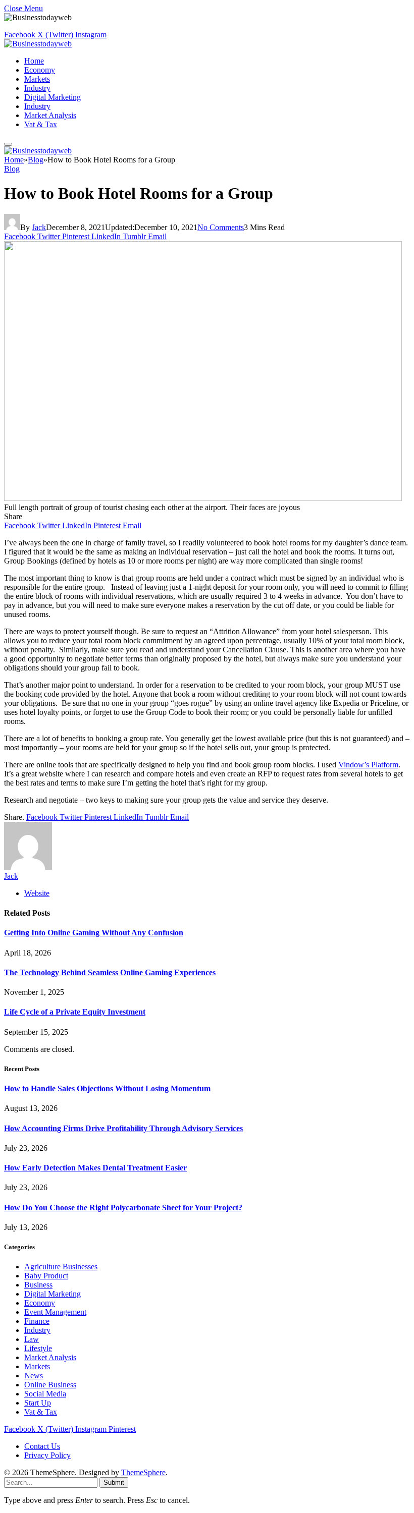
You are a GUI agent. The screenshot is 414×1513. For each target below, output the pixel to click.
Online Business (50, 1384)
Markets (37, 79)
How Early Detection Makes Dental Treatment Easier (95, 1167)
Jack (39, 227)
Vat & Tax (40, 124)
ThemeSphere (143, 1472)
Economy (39, 70)
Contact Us (42, 1446)
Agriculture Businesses (60, 1266)
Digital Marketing (52, 97)
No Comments (220, 227)
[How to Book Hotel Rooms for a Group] (203, 498)
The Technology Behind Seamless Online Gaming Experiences (110, 972)
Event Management (55, 1312)
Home (34, 61)
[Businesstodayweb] (38, 43)
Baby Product (46, 1275)
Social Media (45, 1393)
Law (31, 1339)
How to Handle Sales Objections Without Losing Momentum (107, 1088)
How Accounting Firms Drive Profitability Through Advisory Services (123, 1128)
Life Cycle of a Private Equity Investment (74, 1011)
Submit (114, 1482)
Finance (36, 1321)
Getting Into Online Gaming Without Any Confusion (93, 932)
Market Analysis (50, 115)
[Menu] (8, 144)
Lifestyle (38, 1348)
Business (38, 1284)
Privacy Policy (47, 1455)
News (33, 1375)
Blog (12, 168)
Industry (37, 88)
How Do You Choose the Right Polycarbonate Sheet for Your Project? (123, 1207)
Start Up (37, 1402)
